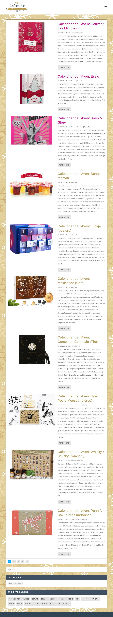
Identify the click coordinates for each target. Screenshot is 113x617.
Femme (73, 33)
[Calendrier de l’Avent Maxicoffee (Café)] (31, 291)
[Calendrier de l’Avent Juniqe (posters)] (31, 239)
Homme (76, 405)
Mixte (68, 182)
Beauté (68, 33)
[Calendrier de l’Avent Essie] (31, 89)
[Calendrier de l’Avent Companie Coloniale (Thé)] (31, 349)
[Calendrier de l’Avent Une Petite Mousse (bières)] (31, 409)
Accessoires (14, 599)
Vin (58, 603)
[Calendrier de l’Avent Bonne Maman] (31, 186)
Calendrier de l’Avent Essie (78, 76)
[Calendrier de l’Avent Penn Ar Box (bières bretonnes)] (31, 522)
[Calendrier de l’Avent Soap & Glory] (31, 130)
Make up (94, 599)
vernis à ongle (48, 603)
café (62, 599)
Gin (77, 599)
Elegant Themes (18, 614)
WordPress (35, 614)
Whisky (66, 603)
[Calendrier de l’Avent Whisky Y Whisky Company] (31, 464)
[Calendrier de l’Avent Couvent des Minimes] (31, 37)
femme (70, 599)
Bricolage (53, 599)
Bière (72, 405)
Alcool (68, 405)
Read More (64, 68)
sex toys (28, 603)
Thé (71, 346)
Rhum (19, 603)
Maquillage (79, 127)
